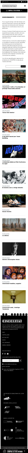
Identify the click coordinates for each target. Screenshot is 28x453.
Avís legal (5, 447)
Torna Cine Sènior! (8, 112)
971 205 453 (5, 1)
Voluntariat (6, 342)
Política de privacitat (12, 447)
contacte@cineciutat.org (10, 364)
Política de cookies (21, 447)
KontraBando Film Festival (9, 52)
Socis (4, 340)
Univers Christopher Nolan (11, 259)
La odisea (5, 235)
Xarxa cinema (6, 345)
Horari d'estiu (6, 211)
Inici (3, 332)
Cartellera (5, 335)
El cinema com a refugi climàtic (12, 187)
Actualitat (5, 337)
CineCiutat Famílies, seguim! (11, 283)
